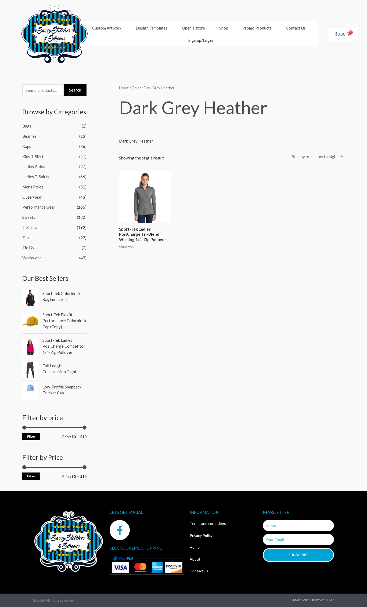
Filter (31, 436)
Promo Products (257, 28)
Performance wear (38, 207)
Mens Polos (33, 186)
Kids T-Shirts (33, 156)
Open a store (193, 28)
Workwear (31, 257)
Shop (223, 28)
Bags (26, 125)
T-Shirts (29, 227)
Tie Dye (29, 247)
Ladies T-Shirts (35, 176)
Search (75, 90)
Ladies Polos (33, 166)
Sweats (28, 217)
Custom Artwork (106, 28)
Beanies (29, 136)
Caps (26, 146)
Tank (26, 237)
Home (124, 87)
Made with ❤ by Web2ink (313, 600)
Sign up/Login (200, 40)
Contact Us (296, 28)
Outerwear (32, 197)
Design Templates (152, 28)
